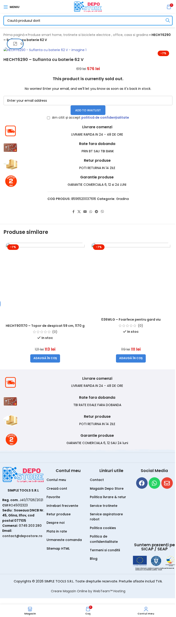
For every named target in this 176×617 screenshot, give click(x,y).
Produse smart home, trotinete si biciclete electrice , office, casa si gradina (88, 35)
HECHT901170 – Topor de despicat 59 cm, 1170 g (45, 325)
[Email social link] (85, 212)
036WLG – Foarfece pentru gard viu (131, 319)
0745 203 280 (30, 525)
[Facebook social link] (73, 212)
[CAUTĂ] (168, 20)
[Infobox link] (88, 131)
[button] (45, 358)
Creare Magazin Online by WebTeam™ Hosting (88, 591)
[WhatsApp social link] (91, 212)
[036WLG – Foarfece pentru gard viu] (130, 279)
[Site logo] (88, 6)
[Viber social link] (102, 212)
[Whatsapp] (154, 483)
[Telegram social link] (96, 212)
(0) (55, 331)
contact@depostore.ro (22, 536)
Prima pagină (14, 35)
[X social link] (79, 212)
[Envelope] (167, 483)
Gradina (122, 199)
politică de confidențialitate (105, 117)
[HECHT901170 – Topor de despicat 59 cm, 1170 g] (45, 282)
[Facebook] (142, 483)
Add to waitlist (88, 110)
